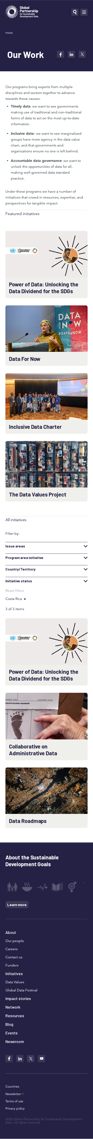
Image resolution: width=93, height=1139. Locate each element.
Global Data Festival (21, 990)
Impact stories (18, 998)
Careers (11, 949)
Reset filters (14, 590)
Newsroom (14, 1041)
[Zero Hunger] (27, 887)
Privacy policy (15, 1108)
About (10, 932)
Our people (14, 941)
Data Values (14, 982)
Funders (12, 965)
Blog (9, 1024)
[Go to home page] (21, 12)
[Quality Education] (57, 887)
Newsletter (13, 1094)
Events (11, 1032)
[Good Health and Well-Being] (42, 887)
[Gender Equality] (72, 887)
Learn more (17, 904)
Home (9, 32)
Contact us (13, 957)
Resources (14, 1015)
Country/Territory (20, 569)
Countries (12, 1086)
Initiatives (14, 973)
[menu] (84, 12)
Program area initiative (24, 558)
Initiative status (18, 581)
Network (12, 1007)
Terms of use (14, 1101)
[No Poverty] (12, 887)
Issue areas (15, 546)
